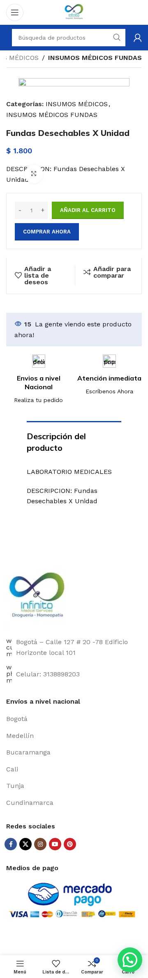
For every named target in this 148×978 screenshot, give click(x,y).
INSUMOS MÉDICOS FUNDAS (95, 58)
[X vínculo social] (25, 844)
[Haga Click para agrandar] (34, 174)
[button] (130, 959)
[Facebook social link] (11, 844)
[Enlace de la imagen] (37, 597)
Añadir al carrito (88, 210)
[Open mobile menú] (15, 12)
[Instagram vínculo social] (40, 844)
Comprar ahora (47, 231)
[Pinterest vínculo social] (70, 844)
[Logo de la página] (74, 12)
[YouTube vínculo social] (55, 844)
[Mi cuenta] (138, 37)
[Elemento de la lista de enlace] (74, 719)
